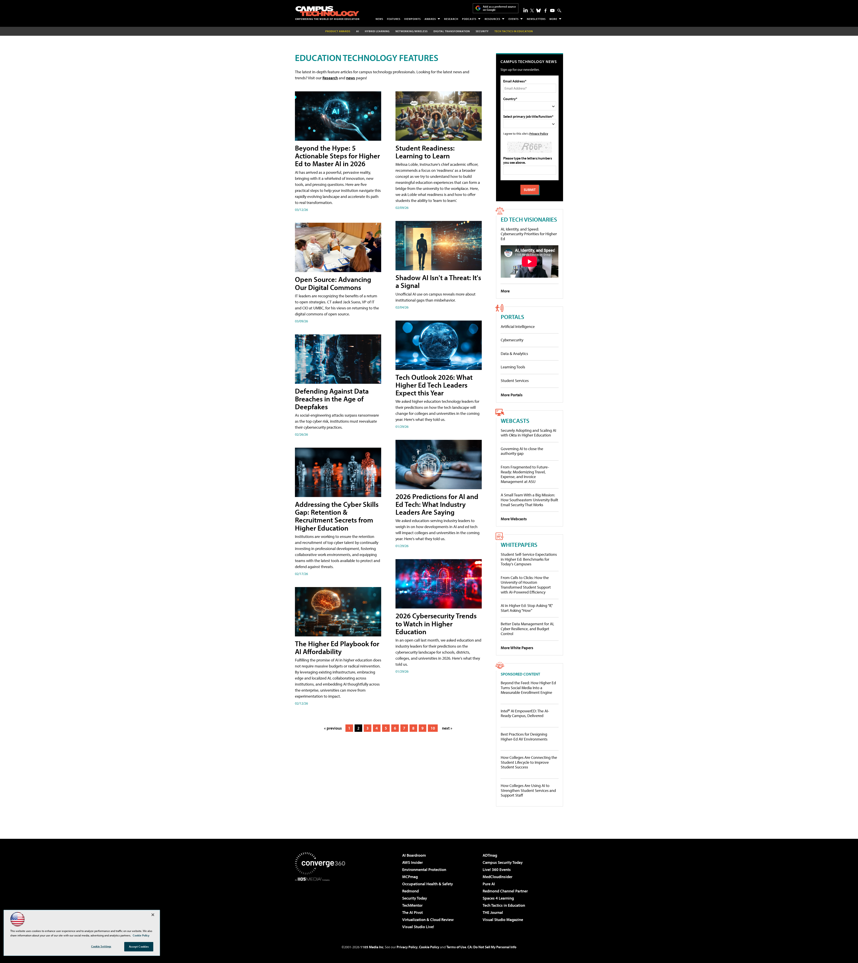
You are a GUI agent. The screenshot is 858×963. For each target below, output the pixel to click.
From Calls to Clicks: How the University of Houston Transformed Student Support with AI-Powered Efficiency (526, 585)
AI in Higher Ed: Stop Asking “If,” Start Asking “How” (526, 608)
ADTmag (490, 855)
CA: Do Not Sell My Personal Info (491, 947)
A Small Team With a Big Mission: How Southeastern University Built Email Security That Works (529, 499)
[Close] (153, 915)
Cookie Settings (101, 946)
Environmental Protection (424, 869)
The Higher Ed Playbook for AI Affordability (337, 647)
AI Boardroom (414, 855)
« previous (333, 728)
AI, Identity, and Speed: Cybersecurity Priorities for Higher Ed (529, 234)
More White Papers (517, 647)
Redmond (410, 891)
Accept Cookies (139, 946)
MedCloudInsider (497, 876)
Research (451, 19)
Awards (430, 19)
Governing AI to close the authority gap (522, 451)
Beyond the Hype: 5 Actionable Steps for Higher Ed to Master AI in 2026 (337, 155)
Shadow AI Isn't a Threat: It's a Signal (438, 281)
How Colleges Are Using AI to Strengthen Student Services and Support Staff (528, 790)
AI (357, 31)
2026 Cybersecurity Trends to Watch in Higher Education (436, 623)
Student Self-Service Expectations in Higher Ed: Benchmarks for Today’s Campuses (529, 559)
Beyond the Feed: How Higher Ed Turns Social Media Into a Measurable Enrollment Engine (528, 687)
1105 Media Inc (371, 947)
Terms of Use (456, 947)
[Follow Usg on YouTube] (552, 10)
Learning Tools (513, 366)
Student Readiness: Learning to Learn (425, 151)
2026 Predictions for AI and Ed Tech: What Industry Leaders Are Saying (436, 504)
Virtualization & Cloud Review (428, 919)
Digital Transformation (451, 31)
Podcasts (469, 19)
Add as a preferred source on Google (499, 8)
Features (393, 19)
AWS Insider (412, 862)
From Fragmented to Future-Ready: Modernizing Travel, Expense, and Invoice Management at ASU (525, 474)
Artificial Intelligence (518, 326)
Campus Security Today (503, 862)
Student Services (515, 380)
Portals (512, 317)
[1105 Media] (322, 904)
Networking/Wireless (411, 31)
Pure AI (489, 883)
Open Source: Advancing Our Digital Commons (333, 283)
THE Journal (493, 912)
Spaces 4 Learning (498, 898)
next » (447, 728)
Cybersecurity (512, 339)
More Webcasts (514, 518)
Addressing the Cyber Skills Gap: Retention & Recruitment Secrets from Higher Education (337, 516)
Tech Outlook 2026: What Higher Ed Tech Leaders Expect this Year (434, 385)
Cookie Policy (429, 947)
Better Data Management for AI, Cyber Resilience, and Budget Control (527, 628)
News (379, 19)
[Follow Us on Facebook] (545, 10)
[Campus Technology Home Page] (327, 13)
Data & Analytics (514, 353)
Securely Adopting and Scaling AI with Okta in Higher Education (528, 433)
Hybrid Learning (377, 31)
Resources (492, 19)
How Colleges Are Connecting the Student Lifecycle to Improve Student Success (529, 762)
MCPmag (410, 876)
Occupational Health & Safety (427, 883)
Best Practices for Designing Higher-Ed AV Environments (524, 736)
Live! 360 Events (497, 869)
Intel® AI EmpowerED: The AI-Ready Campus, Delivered (525, 713)
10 (433, 728)
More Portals (512, 394)
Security (482, 31)
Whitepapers (519, 544)
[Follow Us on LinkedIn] (525, 10)
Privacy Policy (538, 133)
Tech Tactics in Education (504, 905)
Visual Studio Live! (418, 926)
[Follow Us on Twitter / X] (532, 10)
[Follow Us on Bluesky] (538, 10)
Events (514, 19)
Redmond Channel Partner (505, 891)
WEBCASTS (515, 420)
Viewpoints (412, 19)
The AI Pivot (412, 912)
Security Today (414, 898)
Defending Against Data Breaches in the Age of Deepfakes (332, 398)
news (350, 77)
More (553, 19)
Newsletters (536, 19)
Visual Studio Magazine (503, 919)
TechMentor (412, 905)
